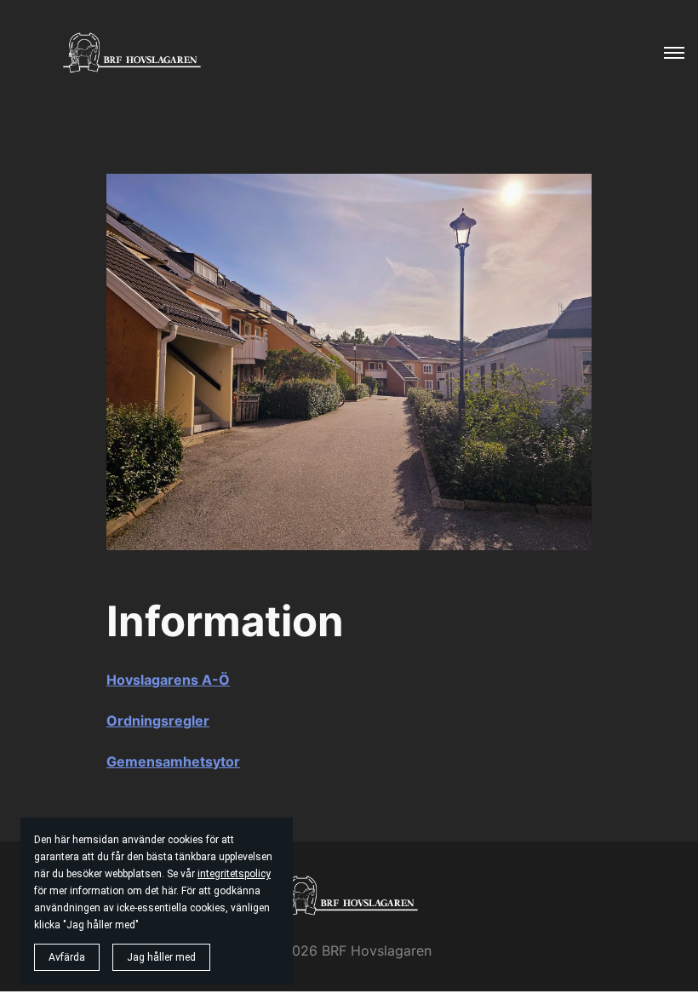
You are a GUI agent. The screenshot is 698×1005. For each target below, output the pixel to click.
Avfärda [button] (67, 957)
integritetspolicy (234, 874)
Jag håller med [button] (161, 957)
